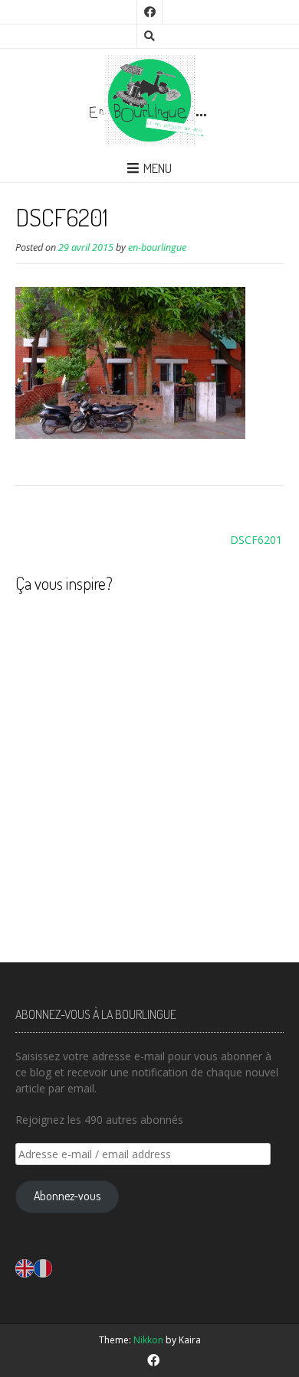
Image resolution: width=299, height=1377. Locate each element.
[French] (43, 1267)
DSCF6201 (256, 539)
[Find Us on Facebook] (149, 12)
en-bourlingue (157, 247)
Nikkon (148, 1339)
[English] (24, 1267)
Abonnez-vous (67, 1195)
